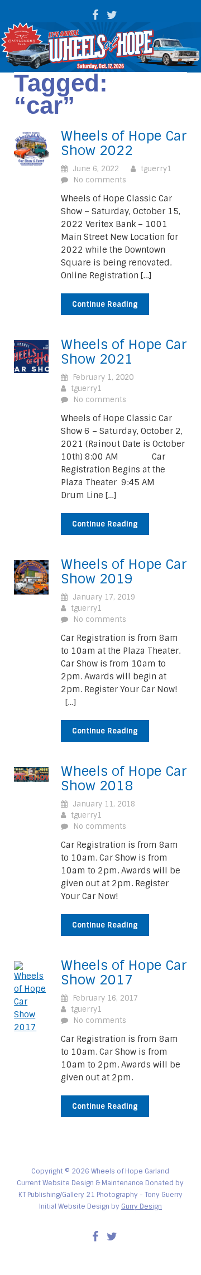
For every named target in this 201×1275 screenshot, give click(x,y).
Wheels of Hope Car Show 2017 (124, 972)
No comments (99, 180)
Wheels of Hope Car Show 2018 (124, 778)
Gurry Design (141, 1206)
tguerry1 (156, 168)
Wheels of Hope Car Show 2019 (124, 571)
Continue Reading (105, 304)
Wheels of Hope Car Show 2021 (124, 351)
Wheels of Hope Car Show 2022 (124, 143)
